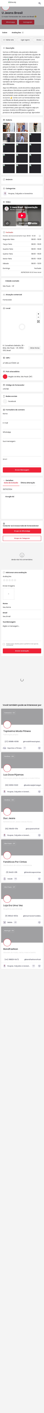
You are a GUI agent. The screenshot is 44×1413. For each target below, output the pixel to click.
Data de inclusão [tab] (11, 483)
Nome (5, 414)
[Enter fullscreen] (38, 321)
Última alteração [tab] (28, 483)
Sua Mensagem (9, 622)
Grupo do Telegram (26, 538)
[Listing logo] (6, 7)
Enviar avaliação (22, 651)
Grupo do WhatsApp (26, 531)
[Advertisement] (22, 508)
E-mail (5, 423)
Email (5, 613)
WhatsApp (7, 432)
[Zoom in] (38, 314)
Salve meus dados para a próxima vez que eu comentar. (22, 644)
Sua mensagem (9, 441)
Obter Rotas (34, 348)
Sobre (4, 32)
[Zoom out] (38, 317)
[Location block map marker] (22, 326)
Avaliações (17, 32)
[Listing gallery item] (9, 127)
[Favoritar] (39, 748)
